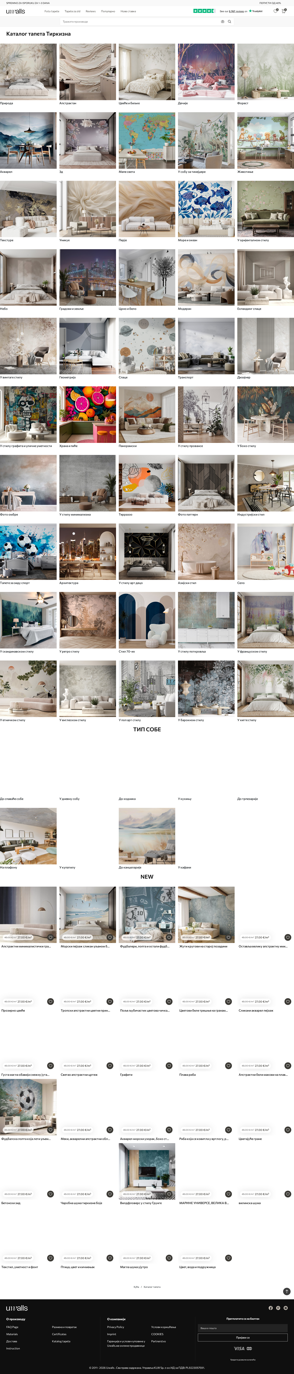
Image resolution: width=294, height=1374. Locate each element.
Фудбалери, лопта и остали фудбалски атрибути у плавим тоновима (145, 946)
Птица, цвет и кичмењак (78, 1267)
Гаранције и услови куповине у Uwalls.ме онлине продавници (126, 1343)
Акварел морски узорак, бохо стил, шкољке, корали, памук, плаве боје (145, 1139)
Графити (126, 1074)
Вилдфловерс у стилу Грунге (141, 1203)
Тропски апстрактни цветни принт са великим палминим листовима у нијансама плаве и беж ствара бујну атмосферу (85, 1010)
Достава (11, 1341)
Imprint (111, 1334)
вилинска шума (250, 1203)
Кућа (136, 1286)
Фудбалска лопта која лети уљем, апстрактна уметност (26, 1139)
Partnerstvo (158, 1341)
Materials (12, 1334)
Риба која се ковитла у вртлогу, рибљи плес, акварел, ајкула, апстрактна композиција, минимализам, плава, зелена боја (204, 1139)
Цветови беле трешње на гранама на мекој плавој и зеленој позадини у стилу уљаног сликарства (204, 1010)
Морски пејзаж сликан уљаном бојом (85, 946)
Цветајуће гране (250, 1139)
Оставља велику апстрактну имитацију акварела (263, 946)
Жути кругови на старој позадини (203, 946)
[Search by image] (222, 21)
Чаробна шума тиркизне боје (81, 1203)
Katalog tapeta (61, 1341)
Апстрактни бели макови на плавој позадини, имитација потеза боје (263, 1074)
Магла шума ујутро (134, 1267)
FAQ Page (12, 1327)
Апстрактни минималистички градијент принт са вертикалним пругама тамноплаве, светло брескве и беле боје (26, 946)
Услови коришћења (163, 1327)
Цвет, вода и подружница (197, 1267)
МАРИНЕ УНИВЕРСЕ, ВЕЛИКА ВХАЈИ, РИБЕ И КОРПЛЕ (204, 1203)
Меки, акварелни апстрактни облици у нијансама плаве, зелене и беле (85, 1139)
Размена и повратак (64, 1327)
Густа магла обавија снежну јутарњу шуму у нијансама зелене (26, 1074)
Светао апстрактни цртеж (79, 1074)
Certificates (59, 1334)
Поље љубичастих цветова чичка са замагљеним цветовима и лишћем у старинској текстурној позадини (145, 1010)
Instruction (13, 1348)
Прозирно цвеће (13, 1010)
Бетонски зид (10, 1203)
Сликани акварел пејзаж (256, 1010)
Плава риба (187, 1074)
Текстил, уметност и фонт (19, 1267)
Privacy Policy (115, 1327)
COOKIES (157, 1334)
